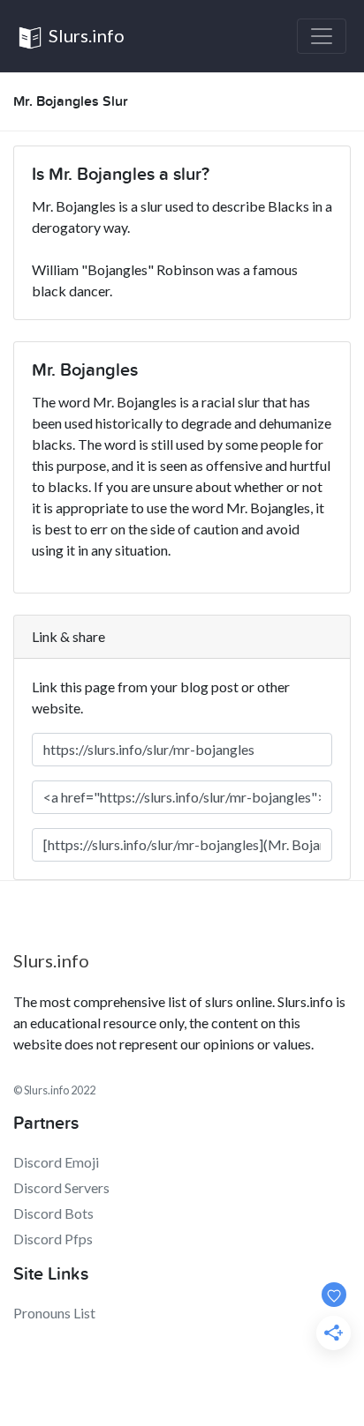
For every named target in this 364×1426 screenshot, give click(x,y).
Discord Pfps (53, 1238)
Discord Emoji (56, 1161)
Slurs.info (85, 35)
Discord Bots (53, 1213)
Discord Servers (61, 1187)
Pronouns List (54, 1312)
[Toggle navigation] (321, 36)
